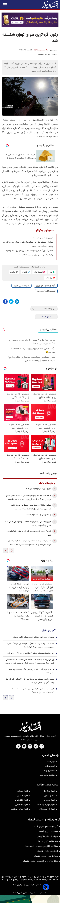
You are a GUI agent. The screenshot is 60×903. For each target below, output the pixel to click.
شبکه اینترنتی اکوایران (47, 836)
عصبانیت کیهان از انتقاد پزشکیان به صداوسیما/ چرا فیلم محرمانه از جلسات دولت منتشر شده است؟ (29, 542)
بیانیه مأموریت (47, 775)
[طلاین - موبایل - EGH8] (30, 20)
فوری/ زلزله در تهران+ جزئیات (38, 488)
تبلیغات (51, 761)
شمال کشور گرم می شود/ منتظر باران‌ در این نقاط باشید (29, 250)
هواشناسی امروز (21, 285)
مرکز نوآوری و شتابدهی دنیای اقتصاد (40, 861)
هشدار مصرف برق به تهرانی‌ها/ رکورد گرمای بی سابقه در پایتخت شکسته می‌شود (28, 244)
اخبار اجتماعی (21, 804)
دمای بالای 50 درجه (46, 291)
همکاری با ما (49, 770)
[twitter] (36, 746)
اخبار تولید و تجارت (46, 804)
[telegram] (24, 746)
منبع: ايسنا (46, 316)
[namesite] (50, 5)
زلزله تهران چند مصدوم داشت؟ (38, 514)
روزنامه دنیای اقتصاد (48, 831)
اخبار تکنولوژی (21, 800)
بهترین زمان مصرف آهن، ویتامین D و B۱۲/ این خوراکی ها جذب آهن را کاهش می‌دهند (30, 681)
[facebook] (42, 746)
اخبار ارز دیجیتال (47, 809)
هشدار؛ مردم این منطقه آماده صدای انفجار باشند (33, 637)
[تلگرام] (17, 301)
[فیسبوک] (5, 301)
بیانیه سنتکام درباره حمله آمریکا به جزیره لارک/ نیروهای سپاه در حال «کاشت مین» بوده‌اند (31, 507)
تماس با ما (50, 766)
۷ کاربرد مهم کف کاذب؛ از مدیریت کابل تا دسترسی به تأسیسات (31, 671)
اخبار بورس (49, 795)
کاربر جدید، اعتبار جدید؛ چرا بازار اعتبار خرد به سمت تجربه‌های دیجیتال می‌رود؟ (33, 690)
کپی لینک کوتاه (50, 308)
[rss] (18, 746)
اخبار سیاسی (22, 791)
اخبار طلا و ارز (48, 791)
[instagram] (30, 746)
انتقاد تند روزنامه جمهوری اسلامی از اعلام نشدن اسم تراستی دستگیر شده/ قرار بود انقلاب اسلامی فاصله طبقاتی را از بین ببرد (28, 497)
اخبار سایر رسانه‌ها (41, 50)
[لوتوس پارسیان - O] (30, 899)
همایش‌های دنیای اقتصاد (46, 856)
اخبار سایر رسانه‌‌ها (19, 809)
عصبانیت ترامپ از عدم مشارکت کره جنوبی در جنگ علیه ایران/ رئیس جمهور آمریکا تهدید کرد (30, 645)
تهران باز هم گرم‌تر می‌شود (41, 238)
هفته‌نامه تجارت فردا (48, 841)
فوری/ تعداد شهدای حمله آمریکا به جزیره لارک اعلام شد (29, 533)
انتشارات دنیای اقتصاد (47, 851)
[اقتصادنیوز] (30, 726)
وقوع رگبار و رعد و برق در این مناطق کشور (35, 255)
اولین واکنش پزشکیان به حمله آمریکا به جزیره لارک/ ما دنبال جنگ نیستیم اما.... (28, 523)
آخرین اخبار (48, 631)
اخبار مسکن (22, 795)
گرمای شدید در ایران (45, 285)
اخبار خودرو (49, 800)
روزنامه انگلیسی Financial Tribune (41, 846)
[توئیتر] (11, 301)
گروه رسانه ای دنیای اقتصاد (45, 826)
